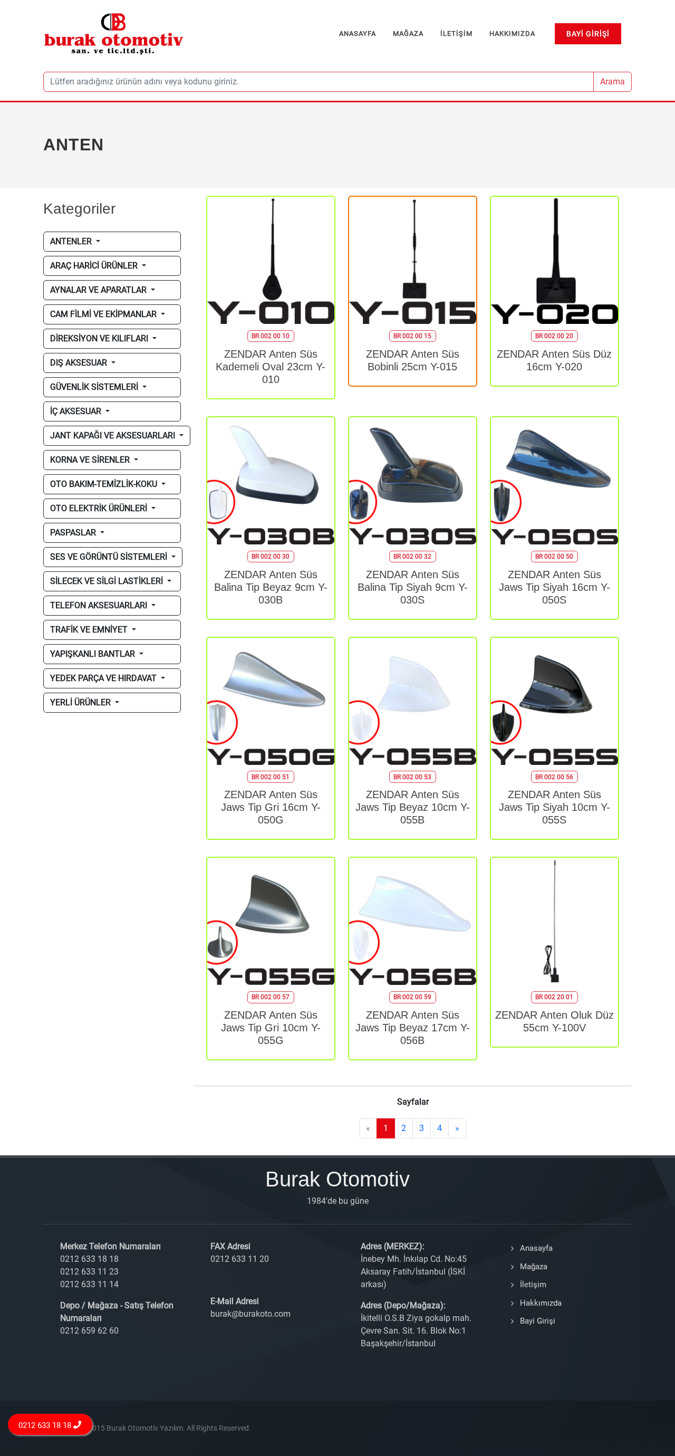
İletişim (533, 1284)
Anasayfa (536, 1248)
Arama (612, 81)
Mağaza (533, 1266)
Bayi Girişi (537, 1321)
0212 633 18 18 (46, 1425)
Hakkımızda (541, 1303)
